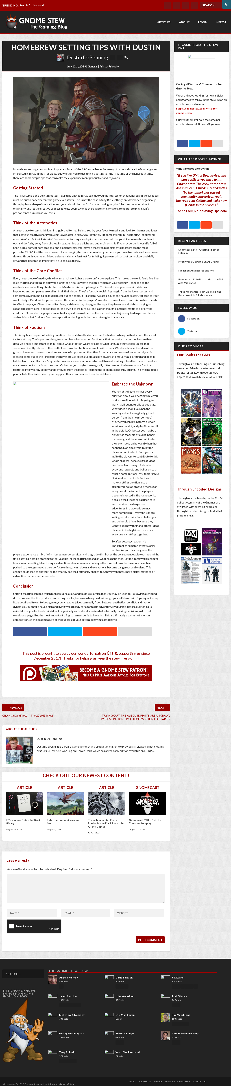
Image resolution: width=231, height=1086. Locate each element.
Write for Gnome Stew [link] (178, 1081)
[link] (226, 4)
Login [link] (202, 22)
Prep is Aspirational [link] (31, 5)
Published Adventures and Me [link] (196, 270)
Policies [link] (158, 1081)
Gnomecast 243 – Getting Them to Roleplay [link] (145, 821)
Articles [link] (164, 22)
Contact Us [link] (199, 1081)
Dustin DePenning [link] (87, 57)
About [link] (184, 22)
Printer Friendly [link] (109, 66)
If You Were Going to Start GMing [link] (198, 261)
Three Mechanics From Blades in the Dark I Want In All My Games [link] (106, 823)
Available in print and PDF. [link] (207, 376)
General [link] (92, 66)
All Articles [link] (145, 1081)
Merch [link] (221, 22)
